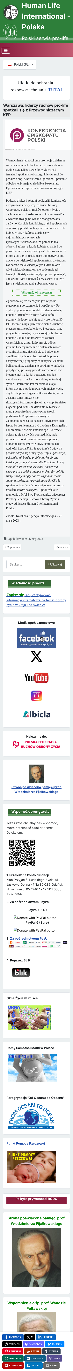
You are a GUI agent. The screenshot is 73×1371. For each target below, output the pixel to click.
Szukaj (57, 564)
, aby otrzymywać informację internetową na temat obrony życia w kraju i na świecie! (36, 600)
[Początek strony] (65, 1361)
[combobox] (25, 564)
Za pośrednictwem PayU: (29, 938)
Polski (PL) (22, 64)
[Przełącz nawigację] (6, 51)
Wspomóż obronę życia (36, 292)
